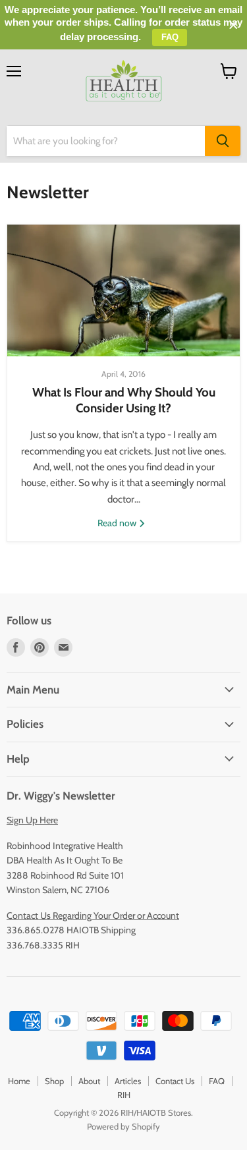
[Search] (222, 141)
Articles (128, 1081)
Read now (117, 523)
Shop (54, 1081)
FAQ (217, 1081)
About (89, 1081)
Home (19, 1081)
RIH (123, 1094)
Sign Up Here (32, 820)
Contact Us (174, 1081)
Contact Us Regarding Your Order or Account (93, 915)
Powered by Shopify (123, 1126)
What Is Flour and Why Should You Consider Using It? (123, 400)
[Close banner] (233, 25)
